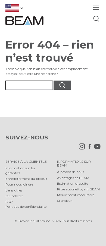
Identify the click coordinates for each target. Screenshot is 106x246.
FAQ (9, 202)
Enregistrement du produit (26, 179)
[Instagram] (80, 148)
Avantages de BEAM (73, 178)
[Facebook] (88, 148)
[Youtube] (96, 148)
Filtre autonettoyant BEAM (78, 189)
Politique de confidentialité (25, 207)
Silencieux (64, 201)
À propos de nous (70, 172)
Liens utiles (13, 190)
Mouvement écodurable (75, 195)
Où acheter (14, 196)
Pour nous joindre (19, 184)
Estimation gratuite (72, 183)
